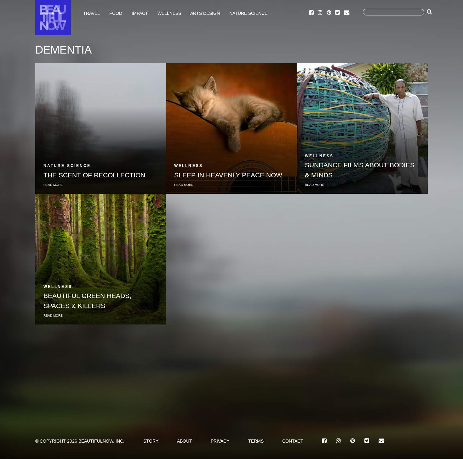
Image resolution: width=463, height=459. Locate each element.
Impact (140, 12)
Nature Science (248, 12)
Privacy (220, 441)
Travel (91, 12)
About (184, 441)
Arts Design (205, 12)
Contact (292, 441)
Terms (256, 441)
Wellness (169, 12)
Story (150, 441)
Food (115, 12)
